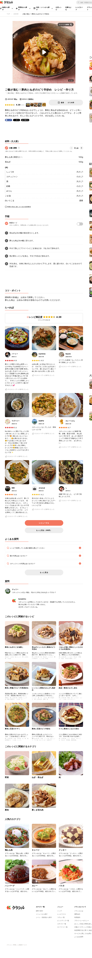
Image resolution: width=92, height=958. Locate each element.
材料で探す (39, 911)
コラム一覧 (61, 917)
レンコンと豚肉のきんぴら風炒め (43, 689)
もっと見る (44, 572)
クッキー (63, 850)
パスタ (62, 886)
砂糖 (8, 186)
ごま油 (8, 196)
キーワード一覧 (62, 927)
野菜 (7, 777)
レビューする (44, 523)
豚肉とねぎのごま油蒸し (14, 647)
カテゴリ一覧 (61, 924)
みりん (9, 191)
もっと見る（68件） (44, 530)
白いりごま (9, 200)
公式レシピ (59, 8)
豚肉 (7, 810)
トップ (59, 911)
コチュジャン (12, 176)
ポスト (17, 120)
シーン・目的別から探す (44, 917)
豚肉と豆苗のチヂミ (12, 729)
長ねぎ (8, 162)
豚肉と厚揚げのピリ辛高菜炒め (16, 688)
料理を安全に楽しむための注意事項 (19, 207)
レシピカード (79, 8)
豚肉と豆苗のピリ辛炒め (41, 729)
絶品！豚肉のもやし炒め (68, 688)
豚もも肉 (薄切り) (12, 157)
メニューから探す (42, 914)
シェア (9, 120)
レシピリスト (61, 914)
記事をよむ (68, 8)
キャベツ (36, 850)
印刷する (26, 120)
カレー (35, 886)
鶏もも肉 (9, 850)
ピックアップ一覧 (63, 920)
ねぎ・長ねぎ (37, 777)
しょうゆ (10, 172)
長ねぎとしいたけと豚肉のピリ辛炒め (43, 648)
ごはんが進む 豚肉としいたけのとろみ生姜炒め (71, 648)
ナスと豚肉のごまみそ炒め (69, 729)
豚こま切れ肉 (37, 810)
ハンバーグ (10, 886)
